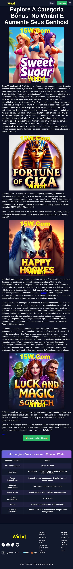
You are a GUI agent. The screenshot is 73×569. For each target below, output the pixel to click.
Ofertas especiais (42, 533)
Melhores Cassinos (42, 551)
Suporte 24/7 (65, 537)
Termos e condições (64, 533)
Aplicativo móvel (42, 541)
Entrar (52, 3)
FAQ (62, 547)
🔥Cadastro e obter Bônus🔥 (36, 438)
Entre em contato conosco (64, 542)
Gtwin (3, 434)
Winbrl (43, 293)
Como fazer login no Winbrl (44, 546)
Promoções (42, 537)
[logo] (11, 1)
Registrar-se (61, 3)
